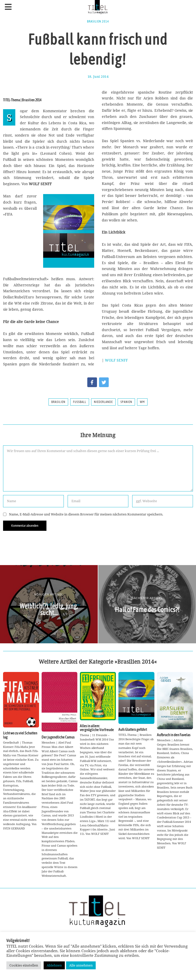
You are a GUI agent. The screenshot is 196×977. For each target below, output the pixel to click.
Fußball (79, 402)
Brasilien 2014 (98, 21)
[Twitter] (104, 382)
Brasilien (58, 402)
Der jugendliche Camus (58, 737)
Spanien (126, 402)
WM (142, 402)
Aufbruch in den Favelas (173, 735)
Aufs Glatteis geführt (132, 729)
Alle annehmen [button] (81, 965)
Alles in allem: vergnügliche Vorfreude (97, 728)
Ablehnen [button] (54, 965)
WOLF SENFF (116, 360)
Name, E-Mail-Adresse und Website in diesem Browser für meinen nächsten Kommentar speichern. (86, 514)
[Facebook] (92, 382)
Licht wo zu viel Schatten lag (20, 735)
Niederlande (103, 402)
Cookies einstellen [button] (23, 965)
